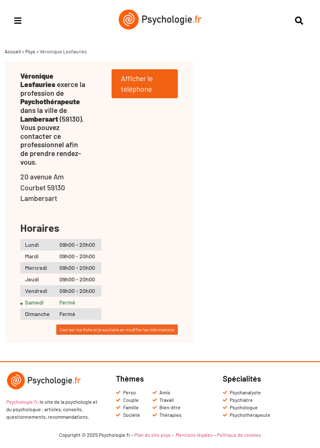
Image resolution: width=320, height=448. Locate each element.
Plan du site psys (152, 435)
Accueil (13, 51)
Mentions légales (194, 435)
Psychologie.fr (22, 402)
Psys (30, 51)
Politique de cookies (239, 435)
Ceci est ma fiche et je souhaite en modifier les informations (117, 329)
